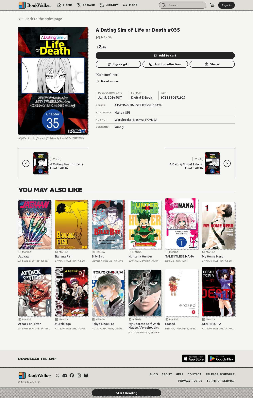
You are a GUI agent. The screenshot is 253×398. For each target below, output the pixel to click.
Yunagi (119, 127)
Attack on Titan (29, 324)
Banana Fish (63, 256)
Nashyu (138, 120)
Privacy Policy (190, 381)
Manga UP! (122, 112)
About (167, 374)
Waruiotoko (122, 120)
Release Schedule (220, 374)
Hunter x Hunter (140, 256)
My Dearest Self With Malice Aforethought (144, 326)
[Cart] (212, 5)
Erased (170, 324)
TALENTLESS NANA (179, 256)
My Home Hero (212, 256)
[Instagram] (78, 375)
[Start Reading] (53, 81)
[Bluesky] (86, 375)
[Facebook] (71, 375)
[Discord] (64, 375)
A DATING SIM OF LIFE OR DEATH (138, 105)
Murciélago (63, 324)
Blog (154, 374)
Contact (195, 374)
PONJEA (151, 120)
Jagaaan (24, 256)
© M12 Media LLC (29, 382)
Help (180, 374)
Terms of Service (221, 381)
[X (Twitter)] (57, 375)
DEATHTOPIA (211, 324)
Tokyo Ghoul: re (103, 324)
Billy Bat (98, 256)
